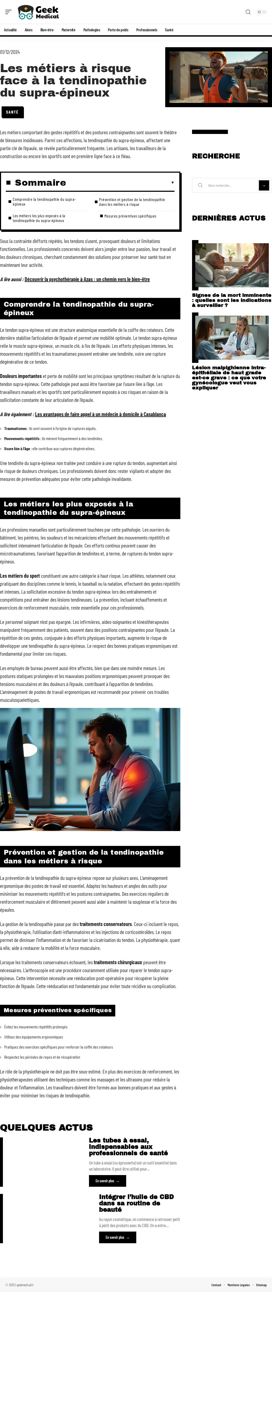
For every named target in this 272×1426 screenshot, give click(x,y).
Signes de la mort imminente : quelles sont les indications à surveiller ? (231, 300)
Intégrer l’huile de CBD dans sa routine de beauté (136, 1203)
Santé (12, 111)
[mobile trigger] (9, 12)
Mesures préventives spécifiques (130, 215)
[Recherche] (248, 12)
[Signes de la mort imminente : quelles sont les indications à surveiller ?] (232, 265)
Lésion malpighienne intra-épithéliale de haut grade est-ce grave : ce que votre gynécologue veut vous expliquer (229, 377)
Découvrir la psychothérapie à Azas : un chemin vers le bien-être (87, 279)
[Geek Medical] (38, 12)
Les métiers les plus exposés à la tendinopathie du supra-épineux (39, 218)
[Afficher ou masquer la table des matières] (120, 183)
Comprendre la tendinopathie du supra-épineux (44, 201)
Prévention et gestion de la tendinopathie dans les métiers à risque (132, 202)
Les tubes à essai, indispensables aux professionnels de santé (128, 1147)
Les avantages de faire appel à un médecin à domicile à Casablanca (100, 414)
